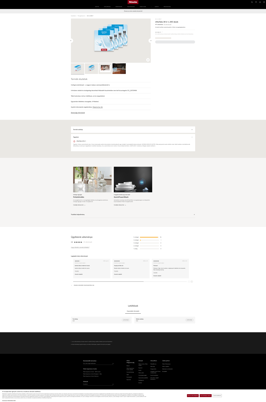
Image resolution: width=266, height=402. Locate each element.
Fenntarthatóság (130, 372)
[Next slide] (151, 40)
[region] (111, 41)
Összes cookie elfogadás (193, 395)
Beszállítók (164, 371)
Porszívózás (119, 6)
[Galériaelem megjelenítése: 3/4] (105, 68)
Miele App (152, 366)
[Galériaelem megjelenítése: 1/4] (77, 68)
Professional (167, 6)
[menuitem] (98, 6)
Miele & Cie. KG (98, 107)
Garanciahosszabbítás (143, 377)
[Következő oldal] (192, 281)
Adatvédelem (10, 400)
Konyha (97, 6)
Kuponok (140, 367)
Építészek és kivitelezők (167, 369)
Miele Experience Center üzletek (130, 369)
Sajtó (128, 374)
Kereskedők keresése (89, 361)
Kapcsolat (129, 379)
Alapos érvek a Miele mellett (143, 365)
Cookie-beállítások (217, 395)
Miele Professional (166, 364)
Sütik (14, 400)
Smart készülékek (154, 375)
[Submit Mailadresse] (112, 384)
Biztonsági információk (78, 112)
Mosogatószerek (81, 15)
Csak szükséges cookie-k (205, 395)
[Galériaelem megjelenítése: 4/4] (119, 68)
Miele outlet (141, 372)
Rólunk (128, 365)
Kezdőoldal (73, 15)
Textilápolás (107, 6)
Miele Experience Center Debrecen (91, 376)
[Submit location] (112, 363)
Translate (77, 271)
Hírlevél (85, 381)
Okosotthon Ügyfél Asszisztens (154, 378)
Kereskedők (129, 377)
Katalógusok (141, 380)
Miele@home (153, 364)
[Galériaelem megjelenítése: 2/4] (91, 68)
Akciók (139, 370)
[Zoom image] (148, 60)
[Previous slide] (71, 40)
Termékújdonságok (142, 375)
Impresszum (4, 400)
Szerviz (157, 6)
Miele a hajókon (165, 366)
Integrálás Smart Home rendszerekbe (155, 372)
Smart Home (143, 6)
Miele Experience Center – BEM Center (92, 371)
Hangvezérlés (153, 369)
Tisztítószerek (131, 6)
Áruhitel (140, 382)
